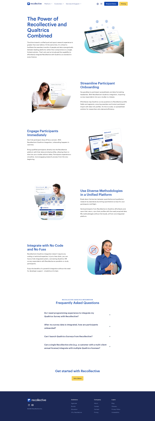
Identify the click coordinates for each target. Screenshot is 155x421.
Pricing (123, 4)
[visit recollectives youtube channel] (32, 405)
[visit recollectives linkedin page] (29, 405)
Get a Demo (78, 378)
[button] (48, 4)
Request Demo (111, 4)
